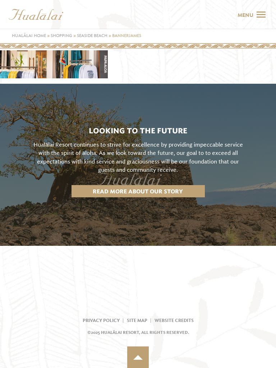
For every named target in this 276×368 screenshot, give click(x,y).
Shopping (61, 35)
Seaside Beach (92, 35)
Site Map (137, 320)
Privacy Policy (101, 320)
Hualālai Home (29, 35)
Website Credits (174, 320)
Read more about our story (138, 191)
